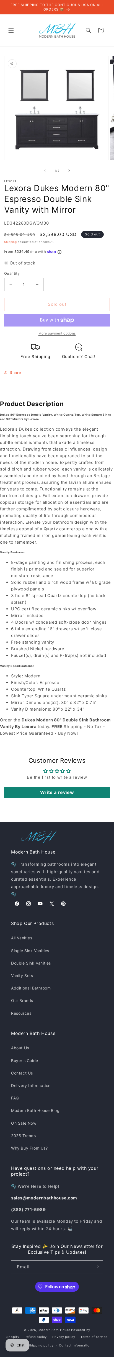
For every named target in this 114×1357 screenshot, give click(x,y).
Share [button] (15, 372)
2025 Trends (23, 1135)
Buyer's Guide (24, 1060)
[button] (11, 30)
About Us (20, 1047)
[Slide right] (69, 171)
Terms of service (94, 1337)
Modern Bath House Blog (35, 1110)
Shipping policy (41, 1345)
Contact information (75, 1345)
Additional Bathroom (31, 988)
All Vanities (21, 937)
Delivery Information (31, 1085)
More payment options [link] (57, 333)
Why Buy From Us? (29, 1148)
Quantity (12, 273)
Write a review (57, 792)
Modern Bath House (54, 1330)
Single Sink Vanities (30, 950)
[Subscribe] (96, 1266)
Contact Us (22, 1073)
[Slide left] (45, 171)
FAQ (15, 1098)
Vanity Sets (22, 975)
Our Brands (22, 1000)
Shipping (10, 241)
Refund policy (36, 1337)
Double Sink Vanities (31, 963)
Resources (21, 1013)
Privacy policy (63, 1337)
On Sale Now (24, 1123)
